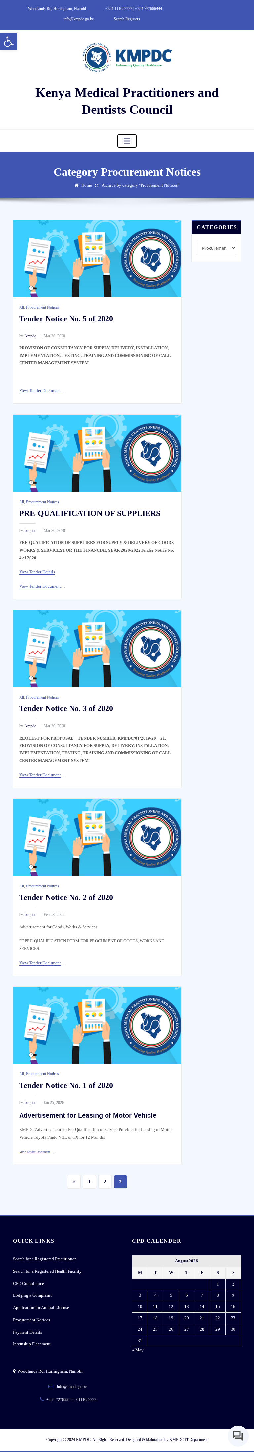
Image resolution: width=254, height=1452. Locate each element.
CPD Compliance (28, 1283)
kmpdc (27, 336)
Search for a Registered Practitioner (44, 1258)
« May (138, 1349)
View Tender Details (37, 571)
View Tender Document (40, 390)
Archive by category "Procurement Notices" (140, 185)
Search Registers (127, 19)
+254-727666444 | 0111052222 (71, 1399)
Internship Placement (32, 1343)
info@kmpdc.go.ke (79, 19)
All (21, 307)
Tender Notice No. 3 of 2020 (66, 708)
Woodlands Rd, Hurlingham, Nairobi (57, 8)
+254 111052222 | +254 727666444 (133, 8)
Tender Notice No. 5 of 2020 (66, 318)
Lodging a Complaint (32, 1295)
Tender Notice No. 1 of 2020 (66, 1085)
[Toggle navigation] (127, 141)
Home (86, 185)
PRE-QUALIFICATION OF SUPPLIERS (89, 513)
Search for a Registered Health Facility (47, 1271)
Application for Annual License (41, 1307)
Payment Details (27, 1332)
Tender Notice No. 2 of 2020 (66, 897)
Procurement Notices (42, 307)
